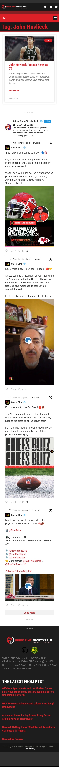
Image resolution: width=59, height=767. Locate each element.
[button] (55, 18)
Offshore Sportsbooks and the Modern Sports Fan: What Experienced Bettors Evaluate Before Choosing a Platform (28, 691)
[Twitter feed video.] (29, 342)
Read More (14, 91)
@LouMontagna (17, 554)
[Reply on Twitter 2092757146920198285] (7, 389)
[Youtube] (56, 7)
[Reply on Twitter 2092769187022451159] (7, 251)
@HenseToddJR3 (18, 550)
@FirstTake (15, 530)
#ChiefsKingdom (23, 571)
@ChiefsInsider (17, 557)
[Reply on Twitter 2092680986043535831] (7, 605)
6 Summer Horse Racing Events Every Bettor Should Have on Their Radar (26, 717)
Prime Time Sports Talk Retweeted (26, 143)
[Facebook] (51, 7)
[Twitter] (45, 7)
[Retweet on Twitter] (10, 143)
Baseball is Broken (12, 739)
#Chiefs (9, 571)
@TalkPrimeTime (32, 560)
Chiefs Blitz (16, 147)
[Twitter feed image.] (29, 216)
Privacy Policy (29, 748)
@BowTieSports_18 (15, 564)
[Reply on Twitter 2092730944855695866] (7, 502)
